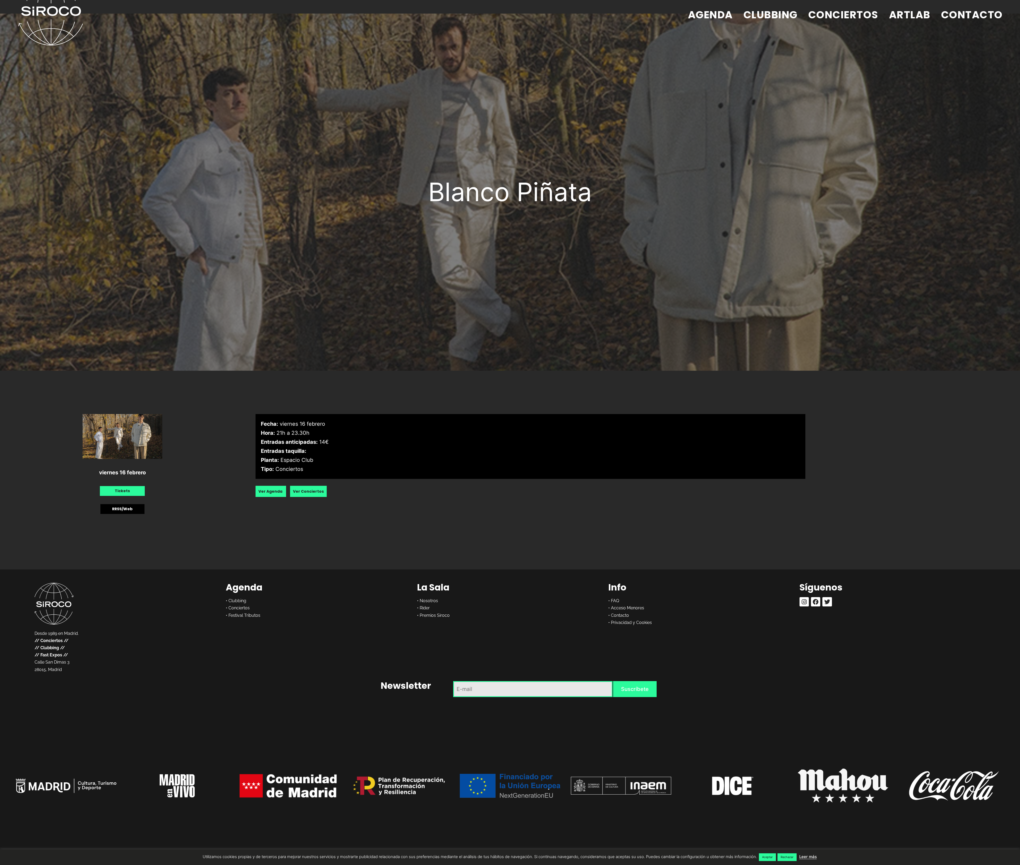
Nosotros (429, 600)
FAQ (615, 600)
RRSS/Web (122, 509)
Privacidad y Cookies (631, 622)
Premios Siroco (435, 615)
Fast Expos (51, 654)
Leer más (808, 856)
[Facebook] (815, 601)
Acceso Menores (627, 607)
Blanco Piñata (510, 191)
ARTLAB (909, 15)
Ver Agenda (270, 491)
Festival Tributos (244, 615)
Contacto (972, 15)
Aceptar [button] (767, 857)
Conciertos (843, 15)
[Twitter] (827, 601)
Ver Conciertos (308, 491)
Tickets (122, 491)
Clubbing (770, 15)
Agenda (710, 15)
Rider (425, 607)
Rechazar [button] (787, 857)
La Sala (433, 587)
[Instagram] (804, 601)
